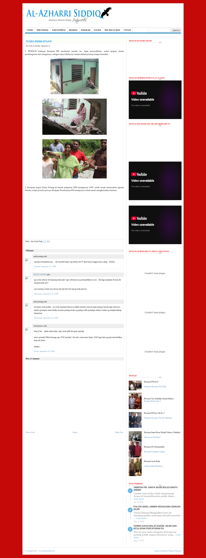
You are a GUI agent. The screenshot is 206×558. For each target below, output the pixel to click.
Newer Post (30, 432)
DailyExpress (59, 30)
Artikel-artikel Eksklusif (153, 466)
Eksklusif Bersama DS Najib (155, 386)
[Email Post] (52, 241)
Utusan (127, 30)
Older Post (119, 432)
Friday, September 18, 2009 (44, 351)
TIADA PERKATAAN (39, 41)
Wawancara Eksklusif (152, 437)
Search (176, 30)
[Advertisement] (74, 214)
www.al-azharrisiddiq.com (46, 551)
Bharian (73, 30)
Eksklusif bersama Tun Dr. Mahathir (158, 418)
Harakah (85, 30)
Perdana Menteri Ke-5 (152, 401)
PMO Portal (43, 30)
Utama (30, 30)
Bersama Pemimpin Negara (154, 452)
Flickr (97, 30)
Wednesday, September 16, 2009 (46, 294)
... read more (140, 518)
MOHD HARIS (39, 274)
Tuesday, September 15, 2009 (45, 266)
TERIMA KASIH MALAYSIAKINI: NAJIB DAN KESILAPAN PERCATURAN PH (155, 527)
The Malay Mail (112, 30)
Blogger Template (160, 551)
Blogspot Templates (175, 551)
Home (75, 432)
